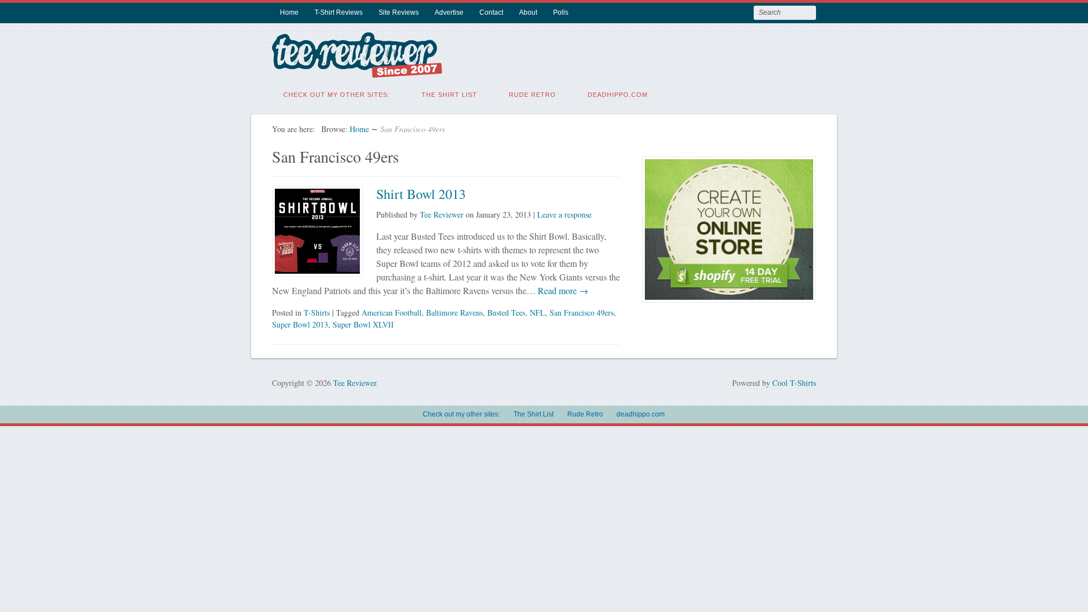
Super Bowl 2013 (300, 324)
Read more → (562, 290)
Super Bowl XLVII (363, 324)
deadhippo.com (618, 94)
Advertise (449, 12)
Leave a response (564, 214)
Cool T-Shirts (794, 382)
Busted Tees (506, 312)
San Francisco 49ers (582, 312)
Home (289, 12)
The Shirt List (449, 94)
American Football (392, 312)
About (528, 12)
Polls (560, 12)
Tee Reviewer (442, 214)
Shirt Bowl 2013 (421, 194)
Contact (491, 12)
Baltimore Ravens (454, 312)
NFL (537, 312)
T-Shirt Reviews (338, 12)
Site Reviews (399, 12)
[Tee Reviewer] (357, 70)
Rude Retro (532, 94)
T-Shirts (317, 312)
